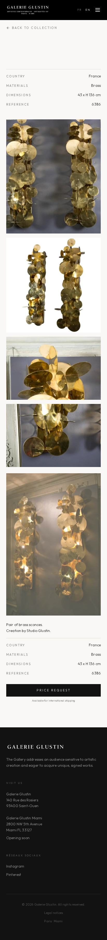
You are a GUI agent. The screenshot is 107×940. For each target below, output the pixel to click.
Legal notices (53, 913)
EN (87, 9)
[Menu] (98, 10)
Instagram (15, 866)
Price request (54, 690)
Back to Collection (34, 28)
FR (79, 9)
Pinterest (13, 874)
